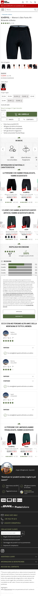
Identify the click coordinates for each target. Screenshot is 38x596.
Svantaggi (6, 381)
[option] (19, 43)
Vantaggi (6, 348)
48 (18, 101)
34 (4, 96)
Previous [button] (3, 149)
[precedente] (3, 189)
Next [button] (35, 149)
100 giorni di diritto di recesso (13, 126)
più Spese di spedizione (7, 78)
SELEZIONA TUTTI (19, 316)
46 (10, 101)
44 (4, 101)
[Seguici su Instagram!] (4, 551)
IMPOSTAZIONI (19, 311)
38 (16, 96)
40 (24, 96)
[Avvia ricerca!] (35, 9)
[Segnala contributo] (13, 338)
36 (10, 96)
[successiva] (35, 189)
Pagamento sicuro (11, 491)
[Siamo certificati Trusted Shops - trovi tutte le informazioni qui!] (22, 492)
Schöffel (5, 17)
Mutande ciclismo (7, 14)
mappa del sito (8, 589)
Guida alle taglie (5, 105)
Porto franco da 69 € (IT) (11, 124)
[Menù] (3, 9)
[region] (19, 298)
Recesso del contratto (10, 567)
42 (32, 96)
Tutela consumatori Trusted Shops (14, 133)
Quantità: (3, 110)
